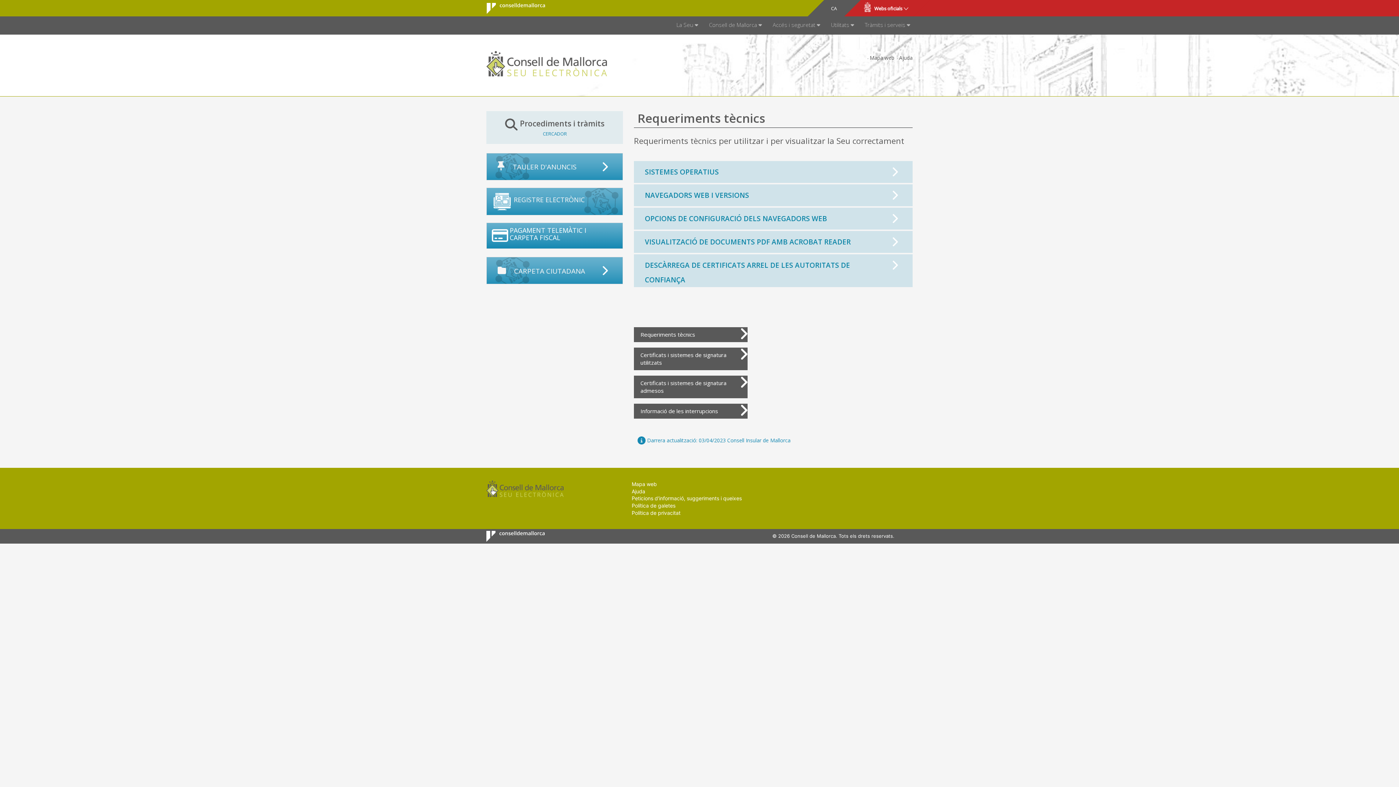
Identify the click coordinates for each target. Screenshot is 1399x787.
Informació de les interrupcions (679, 411)
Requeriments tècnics (667, 334)
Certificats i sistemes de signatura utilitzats (683, 358)
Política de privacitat (656, 513)
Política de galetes (653, 505)
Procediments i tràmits (562, 127)
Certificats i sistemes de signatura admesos (683, 386)
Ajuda (906, 57)
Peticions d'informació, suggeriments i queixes (687, 498)
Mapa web (882, 57)
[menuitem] (687, 25)
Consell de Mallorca (511, 8)
